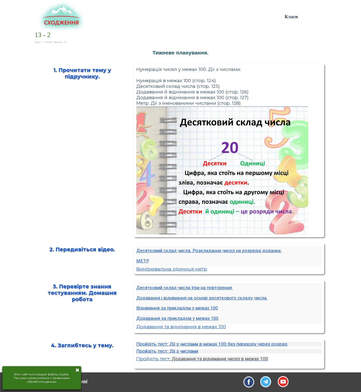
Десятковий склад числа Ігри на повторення (184, 287)
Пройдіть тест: (202, 359)
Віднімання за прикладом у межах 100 (177, 308)
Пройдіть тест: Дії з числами (167, 351)
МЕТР (142, 261)
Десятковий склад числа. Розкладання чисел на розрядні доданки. (208, 250)
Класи (291, 16)
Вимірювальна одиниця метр (171, 269)
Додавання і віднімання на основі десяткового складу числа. (201, 298)
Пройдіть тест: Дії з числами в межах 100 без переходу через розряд (211, 344)
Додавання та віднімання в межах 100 (181, 326)
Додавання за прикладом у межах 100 (177, 318)
